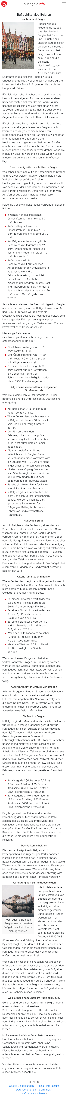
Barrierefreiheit (42, 1089)
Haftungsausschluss (33, 1093)
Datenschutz (23, 1089)
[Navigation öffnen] (64, 4)
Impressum (52, 1085)
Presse (40, 1085)
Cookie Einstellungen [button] (21, 1085)
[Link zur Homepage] (4, 4)
